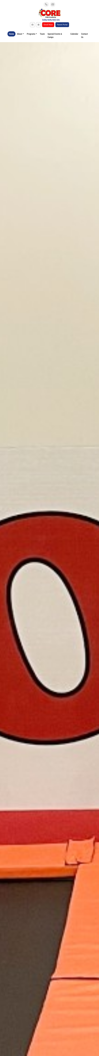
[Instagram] (38, 24)
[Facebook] (32, 24)
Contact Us (84, 35)
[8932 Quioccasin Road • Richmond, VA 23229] (52, 4)
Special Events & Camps (55, 35)
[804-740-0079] (46, 4)
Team (42, 34)
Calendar (74, 34)
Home (11, 34)
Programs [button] (31, 34)
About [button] (19, 34)
